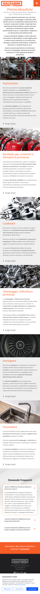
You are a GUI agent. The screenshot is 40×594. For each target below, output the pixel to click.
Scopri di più (10, 123)
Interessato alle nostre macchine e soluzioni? (20, 547)
